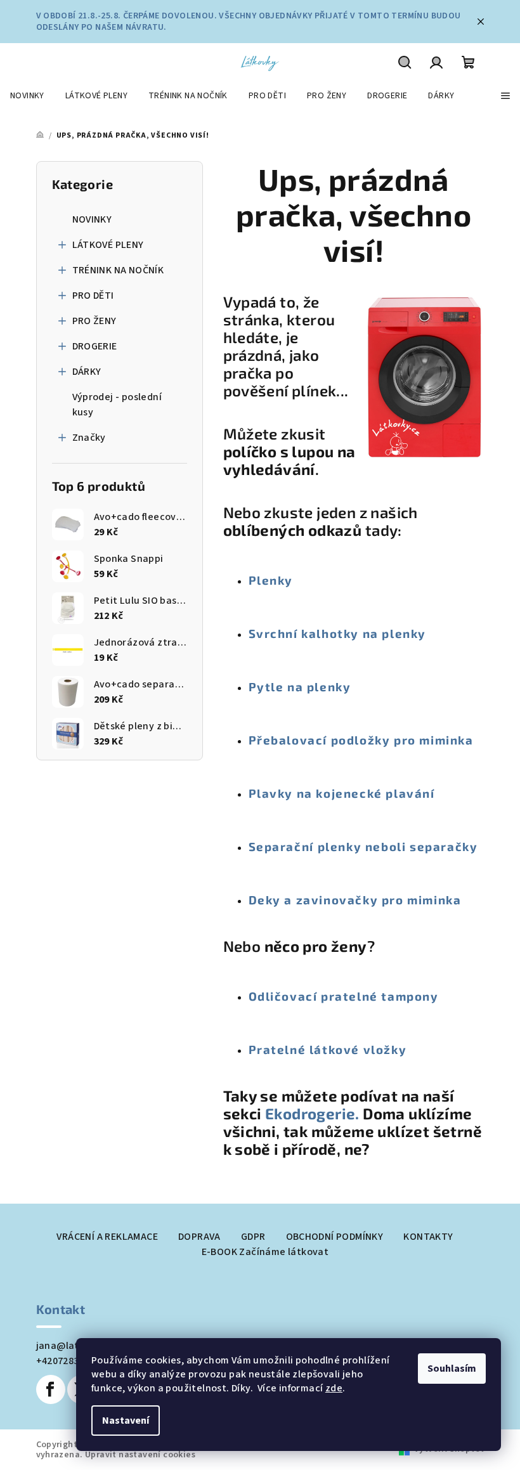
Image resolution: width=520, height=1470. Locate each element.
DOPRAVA (199, 1237)
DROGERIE (94, 346)
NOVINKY (92, 219)
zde (333, 1388)
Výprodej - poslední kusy (117, 404)
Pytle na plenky (300, 686)
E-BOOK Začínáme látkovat (265, 1252)
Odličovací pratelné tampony (344, 996)
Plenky (271, 580)
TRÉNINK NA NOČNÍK (118, 270)
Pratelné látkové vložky (328, 1049)
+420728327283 (71, 1361)
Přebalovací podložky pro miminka (361, 739)
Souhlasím (451, 1369)
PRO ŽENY (94, 321)
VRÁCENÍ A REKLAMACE (107, 1237)
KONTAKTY (428, 1237)
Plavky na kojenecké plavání (342, 793)
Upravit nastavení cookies (140, 1454)
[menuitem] (27, 95)
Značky (89, 438)
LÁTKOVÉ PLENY (108, 245)
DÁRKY (86, 372)
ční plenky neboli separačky (386, 846)
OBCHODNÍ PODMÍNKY (335, 1237)
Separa (272, 846)
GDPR (253, 1237)
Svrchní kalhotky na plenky (338, 633)
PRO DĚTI (93, 295)
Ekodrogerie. (314, 1113)
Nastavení (125, 1421)
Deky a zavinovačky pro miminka (355, 899)
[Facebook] (50, 1389)
